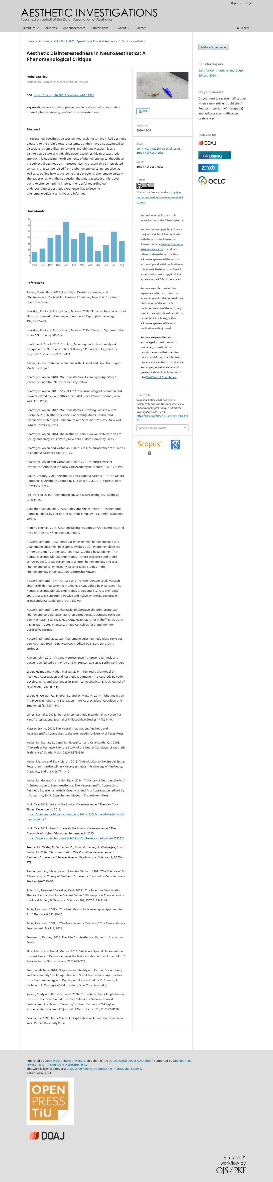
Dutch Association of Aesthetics (130, 1061)
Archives (51, 28)
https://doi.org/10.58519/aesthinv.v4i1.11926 (64, 95)
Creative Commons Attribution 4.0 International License (159, 197)
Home (30, 41)
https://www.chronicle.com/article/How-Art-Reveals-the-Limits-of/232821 (76, 838)
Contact (141, 28)
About (122, 28)
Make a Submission (213, 47)
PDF (144, 111)
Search (245, 28)
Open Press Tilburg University (65, 1061)
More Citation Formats (152, 428)
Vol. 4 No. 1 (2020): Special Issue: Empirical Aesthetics (85, 41)
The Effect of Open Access (161, 377)
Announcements (74, 28)
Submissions (100, 28)
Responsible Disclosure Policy (67, 1065)
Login (249, 3)
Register (236, 3)
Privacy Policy (35, 1065)
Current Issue (30, 28)
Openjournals (182, 1061)
